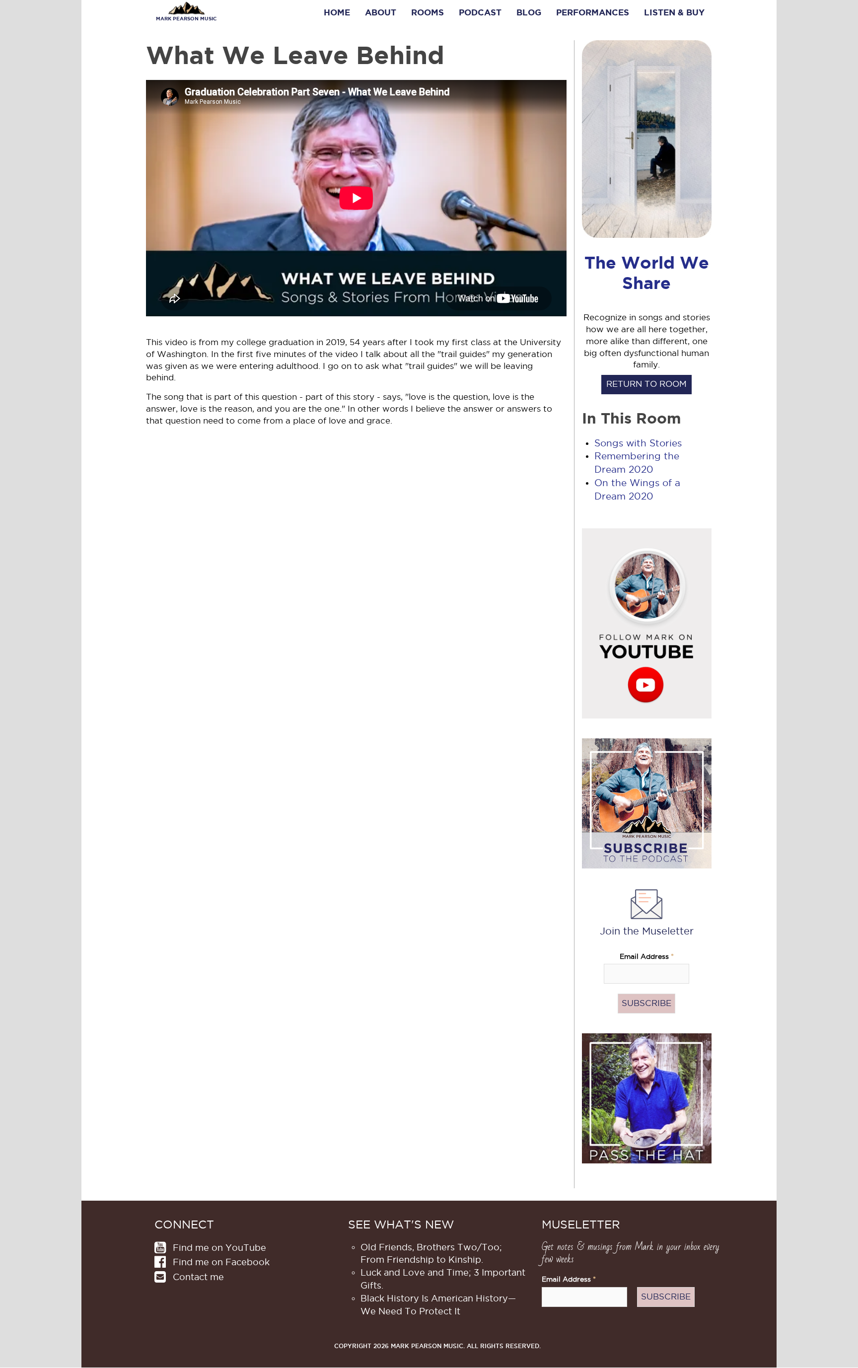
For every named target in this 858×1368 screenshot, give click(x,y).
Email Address (647, 956)
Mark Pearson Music (186, 18)
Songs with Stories (638, 443)
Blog (528, 12)
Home (337, 12)
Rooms (427, 12)
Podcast (480, 12)
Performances (592, 12)
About (380, 12)
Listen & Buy (674, 12)
